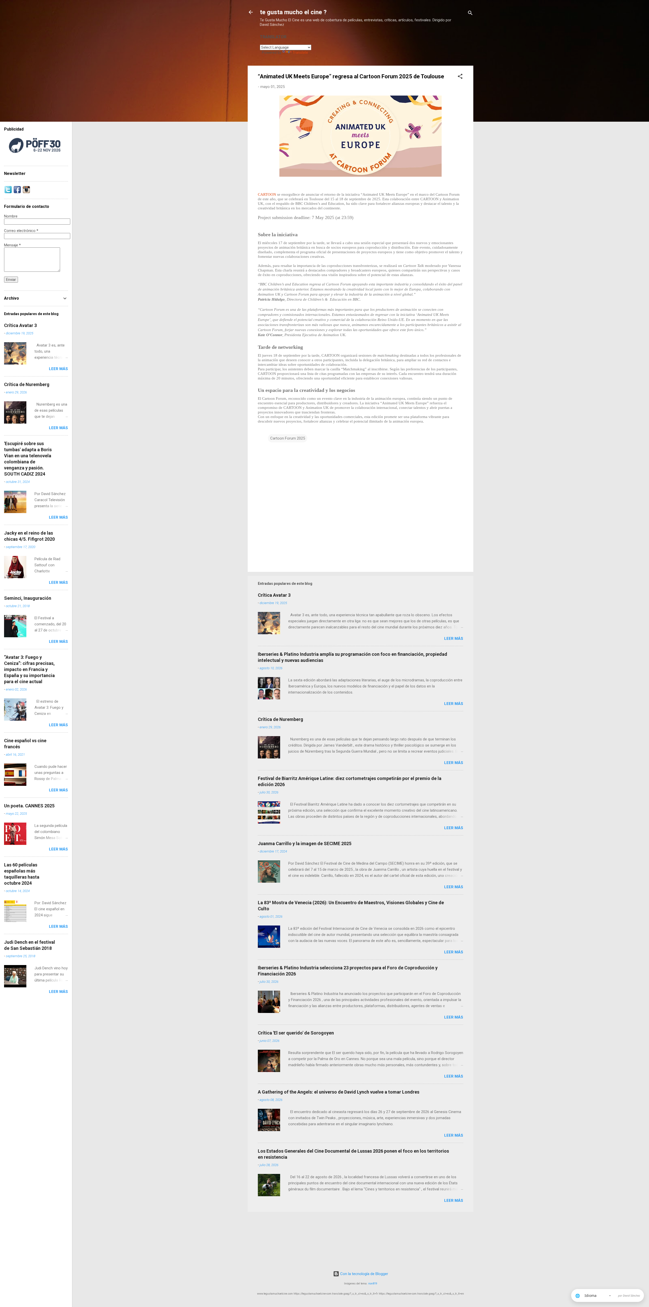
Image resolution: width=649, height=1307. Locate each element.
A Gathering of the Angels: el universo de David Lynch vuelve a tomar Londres (338, 1092)
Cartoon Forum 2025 (287, 438)
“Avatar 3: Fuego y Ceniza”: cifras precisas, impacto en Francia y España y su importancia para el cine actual (29, 669)
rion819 (372, 1283)
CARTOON (267, 194)
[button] (460, 77)
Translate (300, 52)
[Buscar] (470, 14)
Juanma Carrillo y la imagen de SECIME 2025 (304, 843)
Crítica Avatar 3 (274, 595)
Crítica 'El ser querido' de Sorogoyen (296, 1033)
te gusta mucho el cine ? (293, 12)
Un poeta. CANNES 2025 (29, 805)
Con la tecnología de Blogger (363, 1274)
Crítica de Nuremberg (280, 719)
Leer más (453, 638)
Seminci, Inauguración (27, 598)
